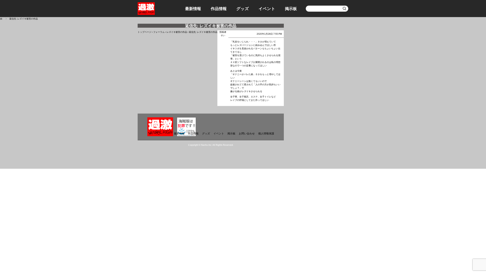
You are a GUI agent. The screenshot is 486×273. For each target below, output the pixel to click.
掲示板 (291, 8)
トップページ (144, 32)
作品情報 (219, 8)
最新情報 (193, 8)
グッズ (242, 8)
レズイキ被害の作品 (176, 32)
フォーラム (159, 32)
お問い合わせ (247, 133)
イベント (267, 8)
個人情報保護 (266, 133)
